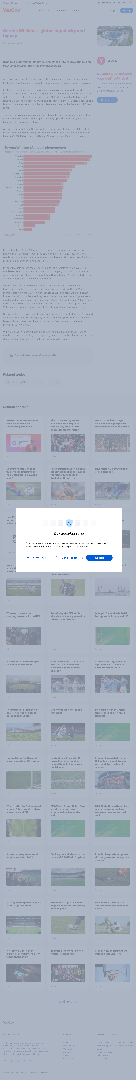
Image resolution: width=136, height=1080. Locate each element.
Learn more (82, 546)
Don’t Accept (69, 558)
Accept (99, 558)
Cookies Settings (36, 557)
